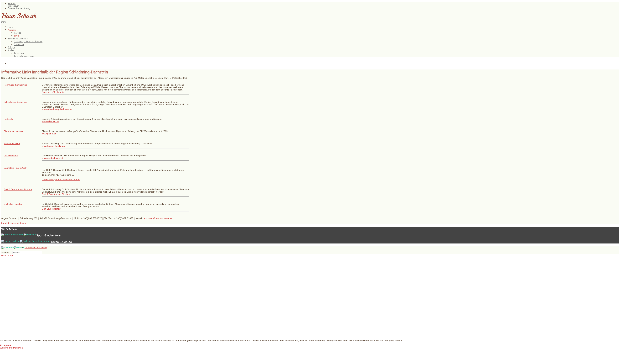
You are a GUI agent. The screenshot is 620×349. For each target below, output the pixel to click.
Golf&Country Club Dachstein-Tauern (61, 179)
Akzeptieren (6, 345)
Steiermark (19, 44)
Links (16, 35)
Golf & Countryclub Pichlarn (18, 189)
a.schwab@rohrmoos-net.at (158, 218)
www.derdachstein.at (52, 158)
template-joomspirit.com (13, 223)
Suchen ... (6, 252)
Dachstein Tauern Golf (15, 168)
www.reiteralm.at (50, 121)
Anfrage (11, 47)
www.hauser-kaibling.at (53, 146)
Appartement (13, 29)
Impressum (13, 6)
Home (10, 26)
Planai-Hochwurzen (14, 131)
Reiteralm (9, 119)
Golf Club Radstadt (13, 204)
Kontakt (12, 3)
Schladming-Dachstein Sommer (28, 41)
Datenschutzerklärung (19, 8)
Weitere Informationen (11, 348)
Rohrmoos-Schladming (15, 85)
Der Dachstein (11, 155)
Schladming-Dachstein (18, 38)
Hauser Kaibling (12, 143)
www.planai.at (49, 133)
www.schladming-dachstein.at (57, 109)
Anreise (17, 32)
